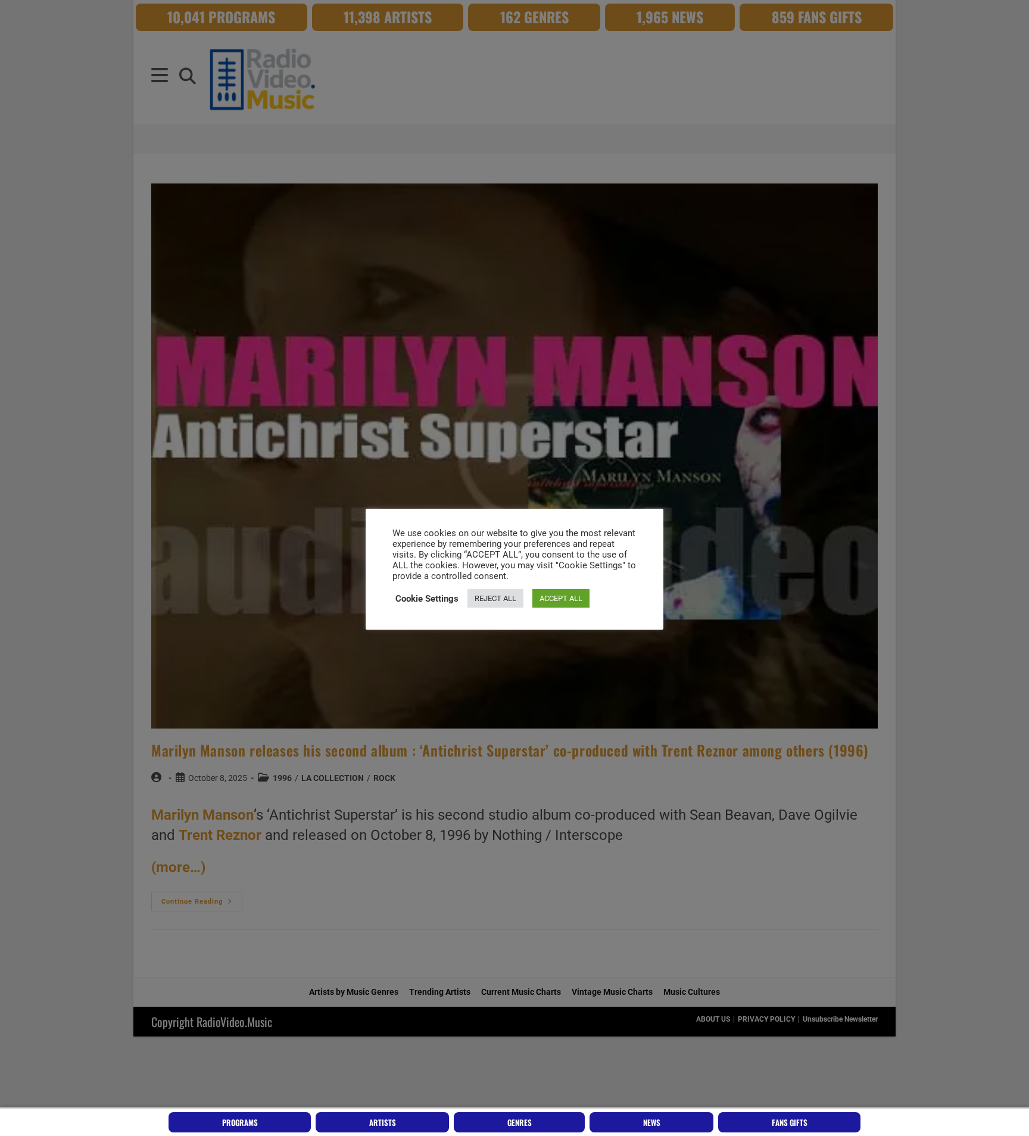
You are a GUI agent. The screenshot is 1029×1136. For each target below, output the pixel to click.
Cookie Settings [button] (427, 598)
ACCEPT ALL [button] (561, 598)
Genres (519, 1122)
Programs (240, 1122)
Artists (382, 1122)
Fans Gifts (789, 1122)
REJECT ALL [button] (495, 598)
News (651, 1122)
